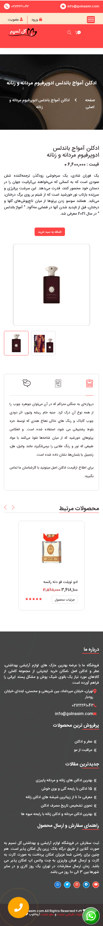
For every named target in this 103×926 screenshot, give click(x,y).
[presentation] (5, 507)
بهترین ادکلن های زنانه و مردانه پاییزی (64, 780)
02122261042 (20, 6)
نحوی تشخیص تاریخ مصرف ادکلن (66, 806)
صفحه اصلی (90, 103)
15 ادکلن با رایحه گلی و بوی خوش (66, 789)
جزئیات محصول (65, 599)
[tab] (89, 387)
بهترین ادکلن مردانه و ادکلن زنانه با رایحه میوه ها (56, 814)
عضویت (14, 20)
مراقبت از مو (83, 750)
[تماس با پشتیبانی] (18, 907)
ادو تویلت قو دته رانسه (60, 582)
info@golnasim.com (74, 714)
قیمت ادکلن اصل (63, 468)
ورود (35, 20)
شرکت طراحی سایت (69, 914)
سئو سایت (47, 914)
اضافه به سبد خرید (50, 232)
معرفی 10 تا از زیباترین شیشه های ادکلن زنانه (59, 797)
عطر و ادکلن (83, 742)
